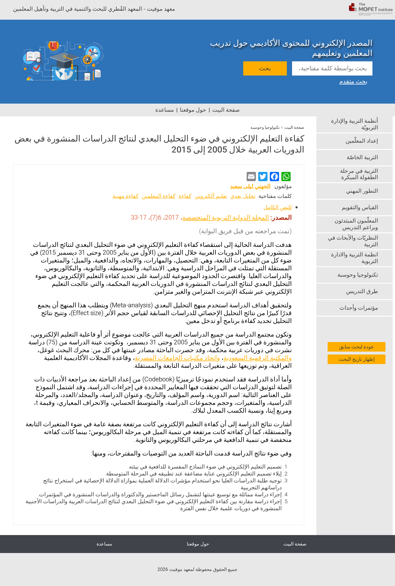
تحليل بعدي (242, 196)
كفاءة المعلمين (159, 196)
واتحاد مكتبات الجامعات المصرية (177, 358)
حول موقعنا (193, 110)
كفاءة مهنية (125, 196)
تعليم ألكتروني (211, 196)
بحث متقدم (353, 80)
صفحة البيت (226, 110)
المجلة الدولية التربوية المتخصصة (225, 217)
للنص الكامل (277, 207)
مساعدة (164, 110)
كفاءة (185, 196)
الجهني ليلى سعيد (250, 186)
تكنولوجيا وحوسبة (265, 127)
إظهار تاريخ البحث (357, 359)
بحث (265, 68)
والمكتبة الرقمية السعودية (258, 358)
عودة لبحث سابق (356, 346)
